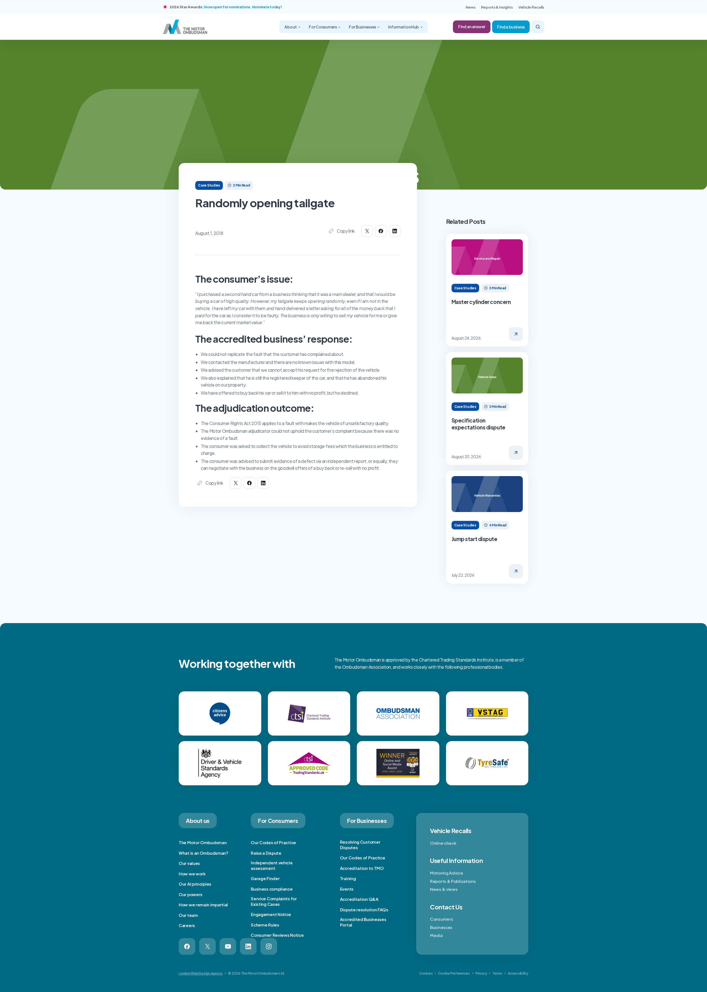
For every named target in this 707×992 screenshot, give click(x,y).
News (471, 7)
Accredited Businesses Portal (363, 922)
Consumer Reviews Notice (277, 935)
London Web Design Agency (201, 973)
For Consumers (323, 26)
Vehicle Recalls (531, 7)
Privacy (481, 973)
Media (436, 935)
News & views (443, 889)
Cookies (425, 973)
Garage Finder (265, 878)
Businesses (441, 927)
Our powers (190, 894)
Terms (497, 973)
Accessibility (518, 973)
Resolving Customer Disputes (360, 844)
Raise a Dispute (266, 852)
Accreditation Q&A (359, 899)
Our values (189, 863)
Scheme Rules (265, 924)
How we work (192, 873)
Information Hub (404, 26)
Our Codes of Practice (273, 842)
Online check (443, 843)
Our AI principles (195, 883)
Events (347, 888)
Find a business (511, 26)
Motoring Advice (446, 872)
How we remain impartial (203, 904)
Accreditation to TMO (362, 868)
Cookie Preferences (454, 973)
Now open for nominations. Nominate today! (243, 7)
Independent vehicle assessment (271, 865)
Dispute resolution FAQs (364, 909)
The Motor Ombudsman (202, 842)
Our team (188, 915)
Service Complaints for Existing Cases (274, 901)
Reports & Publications (453, 881)
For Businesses (363, 26)
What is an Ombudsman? (203, 852)
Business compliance (271, 888)
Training (348, 878)
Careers (187, 925)
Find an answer (471, 26)
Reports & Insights (497, 7)
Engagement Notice (271, 914)
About (290, 26)
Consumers (441, 919)
